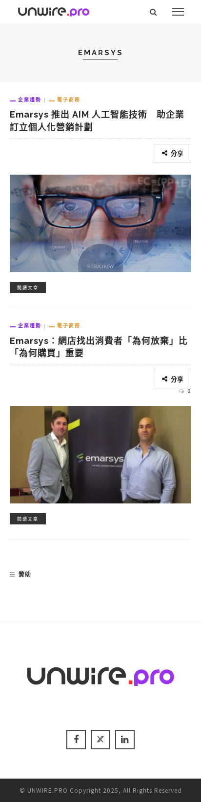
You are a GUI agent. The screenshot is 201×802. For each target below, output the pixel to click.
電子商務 (68, 99)
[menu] (178, 12)
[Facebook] (76, 739)
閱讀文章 (28, 287)
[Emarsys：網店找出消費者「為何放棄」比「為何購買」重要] (100, 453)
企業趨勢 (29, 99)
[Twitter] (100, 739)
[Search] (153, 11)
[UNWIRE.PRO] (54, 10)
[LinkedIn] (125, 739)
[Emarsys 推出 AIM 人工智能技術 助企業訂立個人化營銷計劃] (100, 222)
